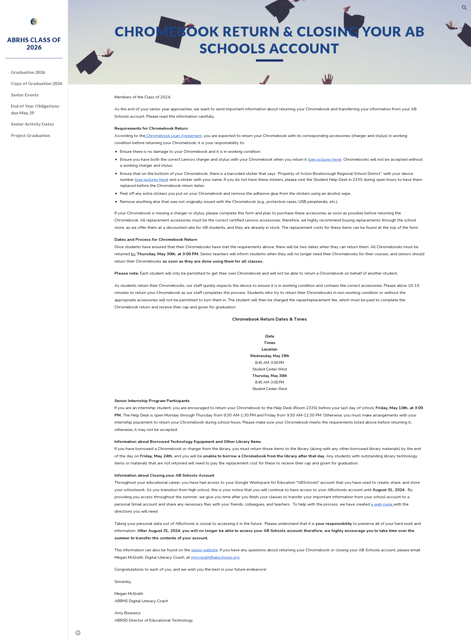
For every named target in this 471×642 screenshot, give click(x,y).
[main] (269, 42)
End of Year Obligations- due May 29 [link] (36, 109)
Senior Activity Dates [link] (32, 123)
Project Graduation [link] (30, 135)
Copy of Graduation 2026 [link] (36, 83)
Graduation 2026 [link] (28, 72)
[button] (464, 7)
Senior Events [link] (25, 94)
